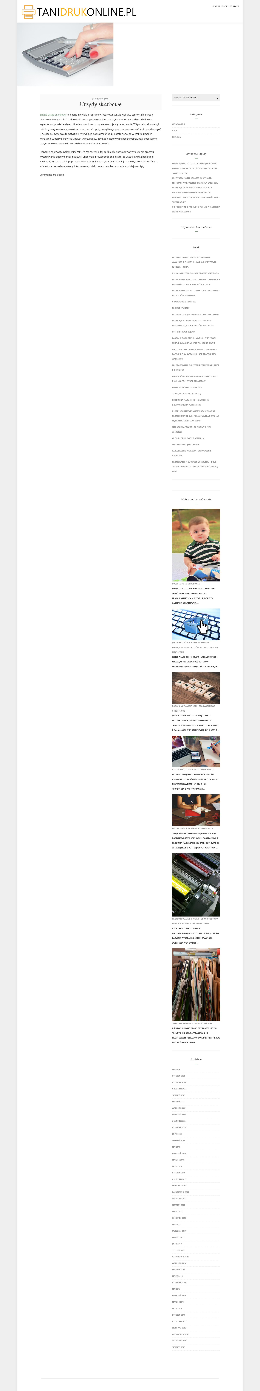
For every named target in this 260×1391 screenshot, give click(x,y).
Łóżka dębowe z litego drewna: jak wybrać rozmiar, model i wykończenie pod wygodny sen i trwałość (195, 168)
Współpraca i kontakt (226, 6)
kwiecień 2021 (179, 1114)
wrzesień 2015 (179, 1340)
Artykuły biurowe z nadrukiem (188, 438)
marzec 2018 (178, 1160)
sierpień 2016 (178, 1269)
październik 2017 (180, 1192)
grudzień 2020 (179, 1121)
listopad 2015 (179, 1328)
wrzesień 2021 (179, 1108)
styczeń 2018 (178, 1172)
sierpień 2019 (178, 1140)
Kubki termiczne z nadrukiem (187, 387)
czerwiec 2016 (179, 1282)
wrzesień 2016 (179, 1263)
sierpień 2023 (178, 1095)
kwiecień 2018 (179, 1153)
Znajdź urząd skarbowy (53, 114)
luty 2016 (177, 1308)
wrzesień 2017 (179, 1198)
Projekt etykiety (180, 308)
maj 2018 (176, 1147)
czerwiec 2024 (179, 1082)
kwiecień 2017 (179, 1231)
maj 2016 (176, 1289)
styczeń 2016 (178, 1315)
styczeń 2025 (178, 1076)
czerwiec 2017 (179, 1218)
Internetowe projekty (183, 332)
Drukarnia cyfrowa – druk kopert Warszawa (195, 273)
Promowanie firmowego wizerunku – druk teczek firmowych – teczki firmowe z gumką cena (195, 467)
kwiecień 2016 (179, 1295)
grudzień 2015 (179, 1321)
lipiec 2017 (177, 1211)
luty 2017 (177, 1244)
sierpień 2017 (178, 1205)
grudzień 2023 (179, 1088)
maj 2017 (176, 1224)
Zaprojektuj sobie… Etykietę (186, 393)
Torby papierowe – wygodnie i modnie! (192, 1023)
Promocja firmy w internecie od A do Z (192, 187)
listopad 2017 (179, 1185)
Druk (174, 130)
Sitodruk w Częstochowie (185, 444)
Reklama (176, 137)
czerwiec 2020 (179, 1127)
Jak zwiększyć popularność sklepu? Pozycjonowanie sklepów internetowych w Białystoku (195, 647)
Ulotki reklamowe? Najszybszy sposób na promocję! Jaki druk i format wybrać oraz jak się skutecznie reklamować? (195, 416)
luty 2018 (177, 1166)
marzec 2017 (178, 1237)
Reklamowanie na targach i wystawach (192, 828)
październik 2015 (180, 1334)
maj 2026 (176, 1069)
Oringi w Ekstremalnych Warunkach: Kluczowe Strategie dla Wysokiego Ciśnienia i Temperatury (196, 197)
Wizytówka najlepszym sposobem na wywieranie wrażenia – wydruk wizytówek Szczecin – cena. (194, 262)
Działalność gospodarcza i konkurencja (193, 769)
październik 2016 (180, 1256)
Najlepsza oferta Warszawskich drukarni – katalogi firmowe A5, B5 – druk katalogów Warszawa (194, 354)
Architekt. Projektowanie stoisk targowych (195, 314)
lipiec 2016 (177, 1276)
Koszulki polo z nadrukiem (186, 584)
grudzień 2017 (179, 1179)
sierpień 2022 (178, 1101)
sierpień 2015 (178, 1347)
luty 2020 (177, 1134)
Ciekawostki (101, 99)
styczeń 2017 (178, 1250)
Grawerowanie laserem (184, 301)
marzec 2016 (178, 1302)
